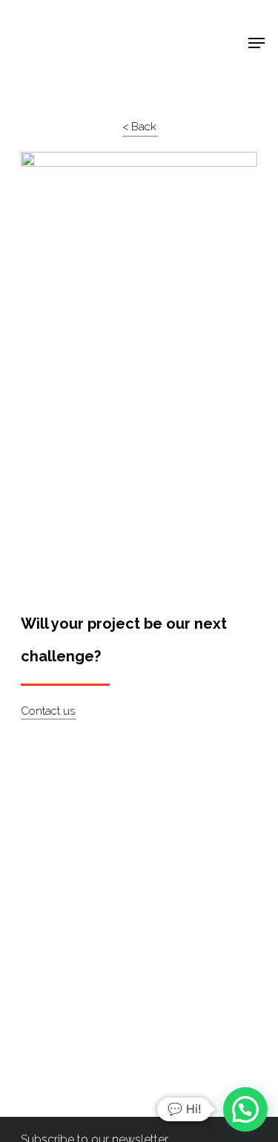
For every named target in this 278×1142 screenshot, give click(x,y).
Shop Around (60, 23)
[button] (245, 1109)
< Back (139, 126)
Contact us (48, 711)
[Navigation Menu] (256, 43)
